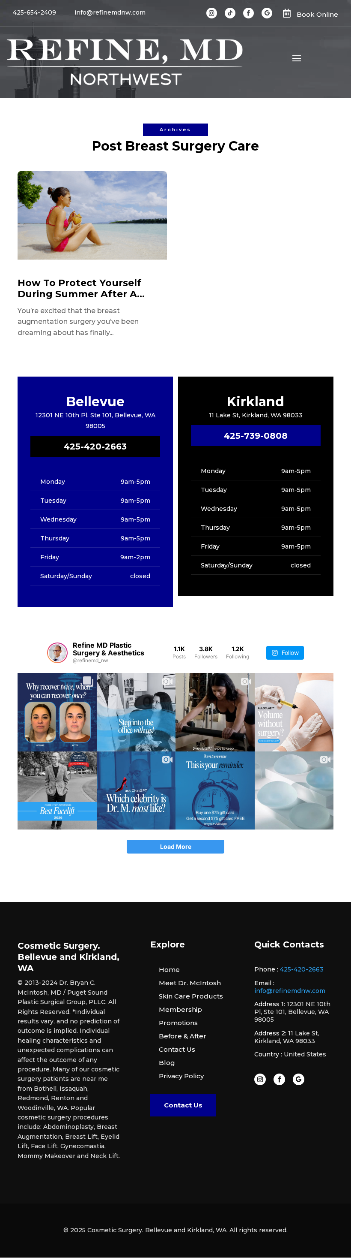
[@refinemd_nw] (57, 652)
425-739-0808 (256, 436)
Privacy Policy (181, 1076)
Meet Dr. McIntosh (190, 983)
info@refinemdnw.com (289, 991)
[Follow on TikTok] (230, 13)
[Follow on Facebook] (248, 13)
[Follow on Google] (267, 13)
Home (169, 969)
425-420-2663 (95, 446)
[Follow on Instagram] (211, 13)
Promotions (178, 1023)
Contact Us (177, 1049)
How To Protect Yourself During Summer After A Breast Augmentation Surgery (79, 289)
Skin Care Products (191, 996)
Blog (167, 1063)
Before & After (182, 1036)
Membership (180, 1009)
